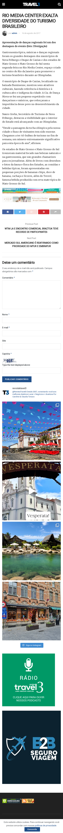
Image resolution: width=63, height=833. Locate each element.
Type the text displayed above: (16, 365)
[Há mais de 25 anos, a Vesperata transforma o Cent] (31, 491)
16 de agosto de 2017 (31, 33)
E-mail (6, 327)
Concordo (32, 829)
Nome (6, 314)
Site (4, 341)
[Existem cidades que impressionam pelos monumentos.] (31, 431)
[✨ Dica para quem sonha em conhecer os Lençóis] (31, 551)
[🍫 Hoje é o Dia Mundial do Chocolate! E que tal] (31, 611)
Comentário (8, 277)
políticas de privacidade (45, 825)
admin (14, 33)
